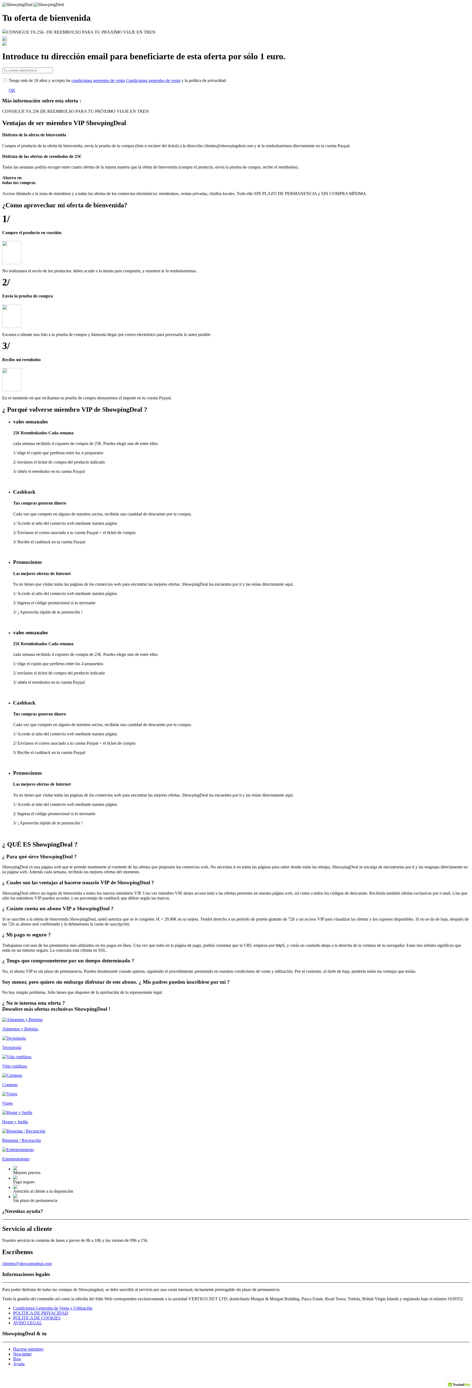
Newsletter (22, 1354)
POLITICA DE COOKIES (37, 1318)
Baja (17, 1359)
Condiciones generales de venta (153, 80)
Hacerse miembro (28, 1349)
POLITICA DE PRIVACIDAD (40, 1313)
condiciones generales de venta (98, 80)
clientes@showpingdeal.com (27, 1263)
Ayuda (19, 1364)
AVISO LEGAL (27, 1323)
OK (12, 90)
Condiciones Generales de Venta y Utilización (52, 1308)
